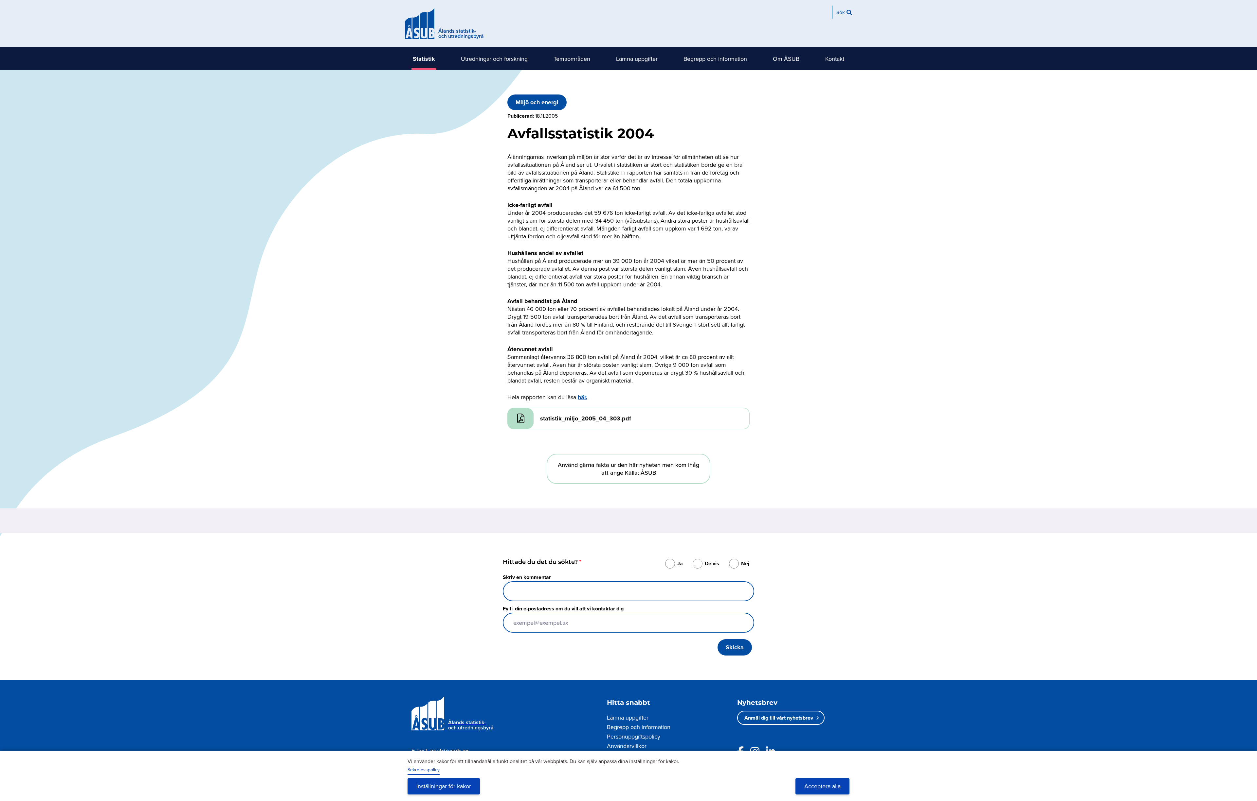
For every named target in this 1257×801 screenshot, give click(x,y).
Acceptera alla (822, 786)
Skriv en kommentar (527, 577)
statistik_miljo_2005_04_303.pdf (585, 418)
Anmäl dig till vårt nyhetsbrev (778, 718)
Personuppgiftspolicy (633, 736)
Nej (745, 563)
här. (582, 397)
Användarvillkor (627, 746)
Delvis (712, 563)
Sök (840, 12)
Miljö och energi (537, 102)
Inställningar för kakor (443, 786)
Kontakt (834, 59)
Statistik (424, 59)
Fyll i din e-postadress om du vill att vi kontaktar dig (563, 608)
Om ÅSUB (786, 59)
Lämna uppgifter (637, 59)
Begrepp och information (715, 59)
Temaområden (572, 59)
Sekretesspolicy (424, 769)
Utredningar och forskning (494, 59)
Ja (680, 563)
